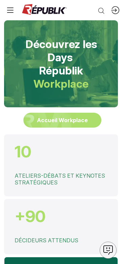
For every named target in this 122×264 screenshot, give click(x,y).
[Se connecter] (115, 10)
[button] (10, 10)
